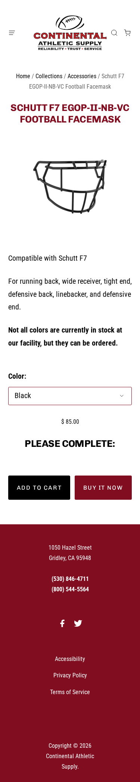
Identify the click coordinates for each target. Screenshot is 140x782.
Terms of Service (70, 692)
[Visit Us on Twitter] (78, 625)
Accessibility (70, 658)
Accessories (82, 76)
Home (23, 76)
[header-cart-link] (127, 32)
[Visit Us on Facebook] (62, 625)
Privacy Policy (70, 675)
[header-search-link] (114, 32)
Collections (48, 76)
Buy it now (103, 487)
